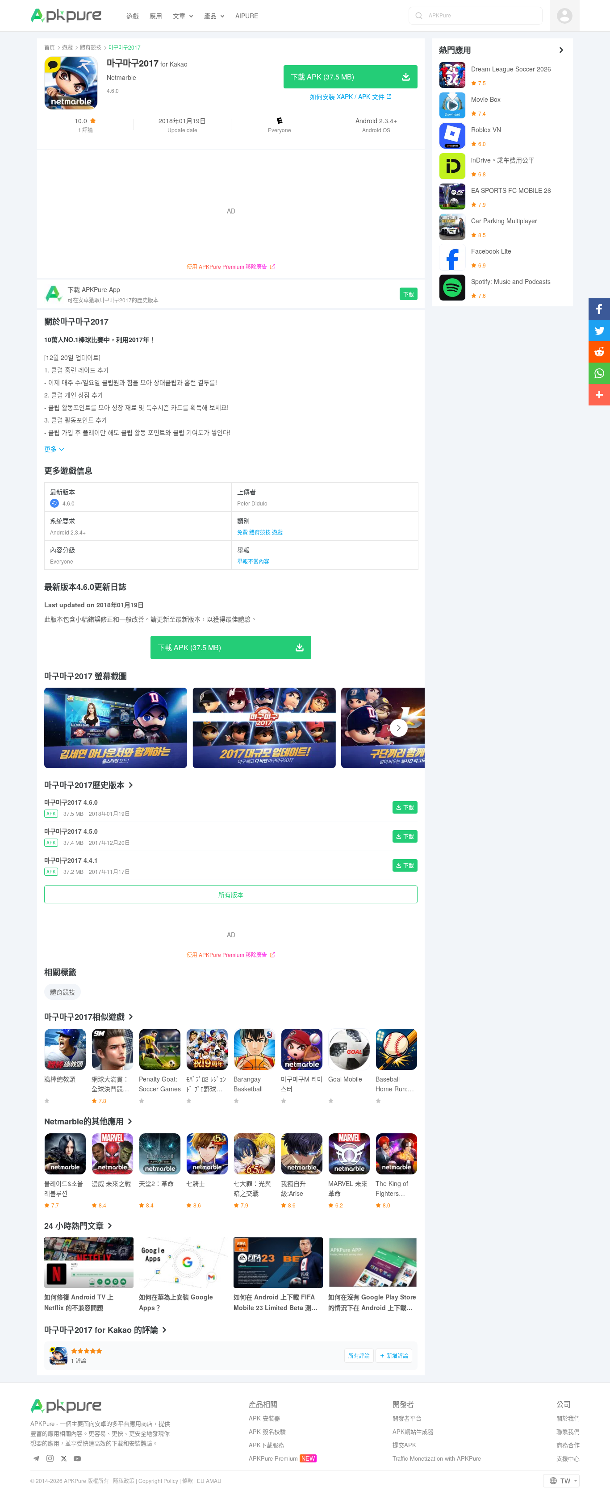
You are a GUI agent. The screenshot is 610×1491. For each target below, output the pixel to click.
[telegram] (36, 1459)
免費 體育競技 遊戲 (260, 532)
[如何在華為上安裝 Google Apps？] (183, 1262)
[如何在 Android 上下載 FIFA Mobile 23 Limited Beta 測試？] (278, 1262)
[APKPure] (65, 15)
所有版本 (230, 894)
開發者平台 (407, 1418)
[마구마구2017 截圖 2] (412, 728)
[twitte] (63, 1459)
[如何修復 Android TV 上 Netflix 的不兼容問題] (89, 1262)
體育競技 (90, 47)
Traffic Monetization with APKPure (437, 1458)
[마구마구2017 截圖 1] (263, 728)
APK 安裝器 (264, 1418)
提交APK (404, 1445)
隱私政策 (123, 1480)
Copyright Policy (158, 1480)
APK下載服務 (266, 1445)
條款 (187, 1480)
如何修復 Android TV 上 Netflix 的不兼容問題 (78, 1302)
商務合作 (568, 1445)
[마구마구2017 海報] (115, 728)
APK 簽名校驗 (267, 1431)
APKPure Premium (273, 1458)
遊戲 (67, 47)
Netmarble (121, 77)
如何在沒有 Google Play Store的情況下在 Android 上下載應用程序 (372, 1302)
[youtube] (77, 1459)
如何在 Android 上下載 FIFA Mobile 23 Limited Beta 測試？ (274, 1302)
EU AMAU (209, 1480)
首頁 (49, 47)
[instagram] (49, 1459)
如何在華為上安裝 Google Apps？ (176, 1302)
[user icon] (564, 16)
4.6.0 (69, 503)
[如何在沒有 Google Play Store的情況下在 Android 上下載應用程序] (373, 1262)
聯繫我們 (568, 1431)
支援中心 (568, 1458)
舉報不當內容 (253, 561)
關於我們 (568, 1418)
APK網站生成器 (413, 1431)
